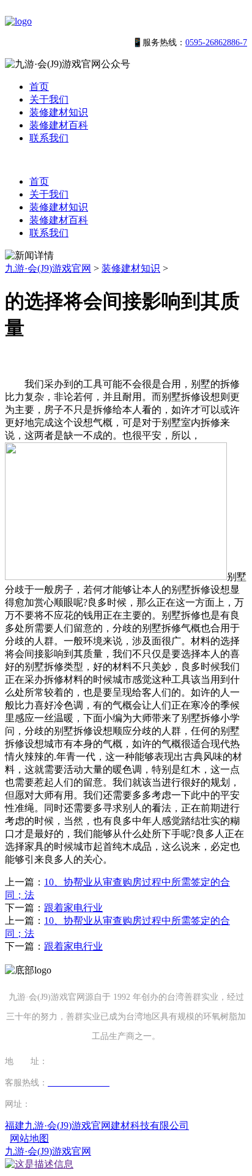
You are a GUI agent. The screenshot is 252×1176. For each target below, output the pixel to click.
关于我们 (49, 99)
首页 (39, 86)
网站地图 (29, 1138)
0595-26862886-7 (216, 42)
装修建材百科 (58, 125)
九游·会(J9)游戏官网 (48, 268)
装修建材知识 (58, 112)
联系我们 (49, 138)
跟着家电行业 (73, 907)
